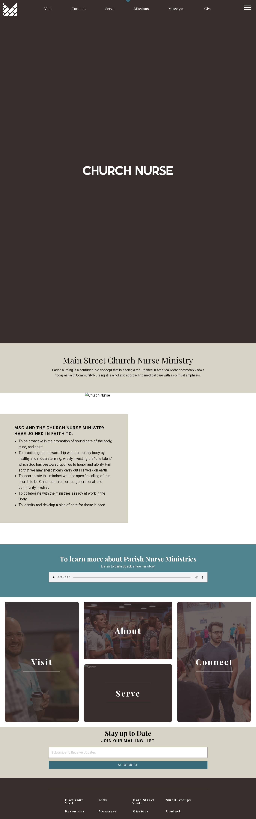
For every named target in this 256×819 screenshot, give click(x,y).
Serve (109, 8)
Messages (176, 8)
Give (208, 8)
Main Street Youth (143, 801)
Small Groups (178, 800)
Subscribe (128, 765)
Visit (48, 8)
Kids (103, 800)
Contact (173, 811)
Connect (79, 8)
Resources (75, 811)
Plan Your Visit (74, 801)
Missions (141, 8)
